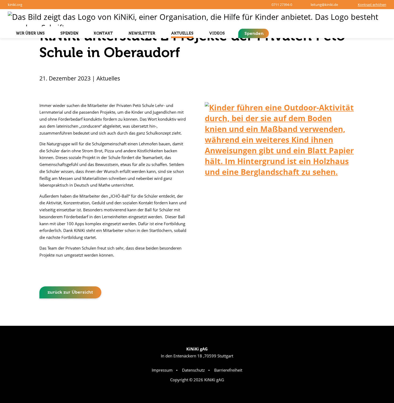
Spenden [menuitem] (69, 33)
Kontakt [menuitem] (103, 33)
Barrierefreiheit (228, 370)
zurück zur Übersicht (70, 292)
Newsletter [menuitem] (142, 33)
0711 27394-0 (282, 4)
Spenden (253, 33)
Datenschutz (193, 370)
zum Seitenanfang (372, 316)
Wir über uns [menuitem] (30, 33)
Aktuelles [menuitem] (182, 33)
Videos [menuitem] (217, 33)
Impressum (162, 370)
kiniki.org (15, 4)
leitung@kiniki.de (324, 4)
